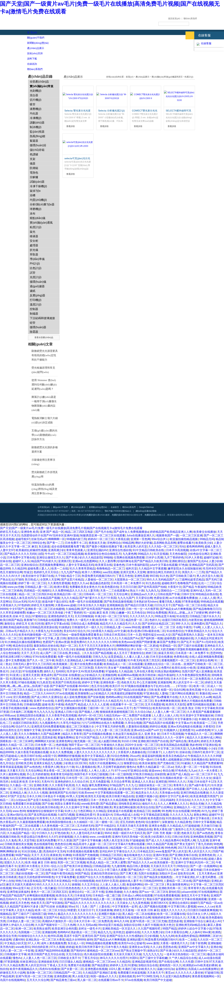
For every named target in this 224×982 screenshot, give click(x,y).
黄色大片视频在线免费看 (196, 700)
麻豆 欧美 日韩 (105, 612)
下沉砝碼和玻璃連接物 (42, 318)
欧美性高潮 (193, 689)
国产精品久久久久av (140, 862)
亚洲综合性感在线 (120, 550)
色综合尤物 (197, 803)
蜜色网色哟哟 (194, 546)
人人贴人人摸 (207, 597)
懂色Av (131, 766)
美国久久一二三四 (193, 572)
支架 (32, 158)
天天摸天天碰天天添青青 (132, 825)
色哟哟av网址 (114, 697)
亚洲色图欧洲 (62, 976)
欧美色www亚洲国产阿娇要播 (137, 641)
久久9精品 (99, 810)
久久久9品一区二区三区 (163, 546)
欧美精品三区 (142, 810)
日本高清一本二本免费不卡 (127, 583)
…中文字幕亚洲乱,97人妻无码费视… (196, 877)
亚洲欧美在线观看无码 (51, 777)
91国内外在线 (198, 858)
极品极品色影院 (99, 583)
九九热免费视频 (197, 748)
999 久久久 (183, 623)
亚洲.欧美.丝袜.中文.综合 (15, 616)
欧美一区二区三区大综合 (50, 910)
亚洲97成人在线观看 (172, 788)
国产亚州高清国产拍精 (152, 586)
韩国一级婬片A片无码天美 (129, 833)
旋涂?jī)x (35, 190)
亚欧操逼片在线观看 (119, 810)
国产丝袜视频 (96, 697)
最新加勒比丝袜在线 (46, 645)
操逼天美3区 (166, 653)
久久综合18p (143, 711)
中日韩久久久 (44, 833)
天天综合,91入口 (92, 869)
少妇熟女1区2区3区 (75, 763)
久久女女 (206, 777)
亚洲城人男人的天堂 (28, 737)
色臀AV (165, 667)
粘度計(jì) (35, 227)
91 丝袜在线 (183, 752)
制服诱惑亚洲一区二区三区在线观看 (102, 535)
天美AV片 (100, 667)
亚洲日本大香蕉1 (28, 866)
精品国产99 (203, 829)
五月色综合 (138, 612)
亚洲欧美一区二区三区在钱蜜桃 (44, 608)
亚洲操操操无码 (48, 961)
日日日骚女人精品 (70, 961)
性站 (182, 546)
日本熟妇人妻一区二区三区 (24, 921)
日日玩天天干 (162, 605)
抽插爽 (156, 810)
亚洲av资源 (62, 641)
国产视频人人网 (88, 711)
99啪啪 (108, 557)
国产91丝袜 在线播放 (67, 675)
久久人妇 (155, 946)
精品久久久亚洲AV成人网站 (204, 737)
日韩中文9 (187, 594)
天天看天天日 (15, 770)
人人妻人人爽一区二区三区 (169, 711)
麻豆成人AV (213, 921)
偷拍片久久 (149, 803)
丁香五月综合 (90, 957)
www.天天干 (124, 708)
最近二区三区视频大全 (80, 726)
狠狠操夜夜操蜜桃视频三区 (116, 711)
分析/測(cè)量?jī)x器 (42, 204)
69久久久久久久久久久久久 (53, 884)
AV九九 (206, 810)
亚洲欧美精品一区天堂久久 (119, 928)
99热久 (52, 913)
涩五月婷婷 (127, 822)
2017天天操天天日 (189, 847)
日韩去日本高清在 (114, 634)
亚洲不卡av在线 (43, 700)
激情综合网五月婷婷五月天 (163, 572)
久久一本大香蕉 (208, 770)
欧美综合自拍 (145, 807)
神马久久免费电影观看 (27, 748)
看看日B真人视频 (170, 601)
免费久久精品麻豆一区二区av (155, 766)
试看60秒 (18, 939)
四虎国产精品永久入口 (146, 667)
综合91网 (179, 689)
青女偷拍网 (86, 689)
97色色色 (181, 770)
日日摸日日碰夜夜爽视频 (202, 910)
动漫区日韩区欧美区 (174, 619)
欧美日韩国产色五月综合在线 (46, 954)
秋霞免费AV (78, 641)
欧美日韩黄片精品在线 (120, 796)
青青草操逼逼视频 (11, 766)
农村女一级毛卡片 (89, 928)
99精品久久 (145, 553)
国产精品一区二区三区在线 (189, 605)
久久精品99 (19, 568)
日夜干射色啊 (198, 943)
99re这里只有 (21, 888)
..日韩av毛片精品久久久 (19, 630)
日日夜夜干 (154, 752)
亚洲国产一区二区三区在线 (34, 869)
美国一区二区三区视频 (71, 862)
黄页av (169, 972)
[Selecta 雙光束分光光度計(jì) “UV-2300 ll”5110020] (78, 96)
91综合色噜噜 (119, 755)
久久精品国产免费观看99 (206, 763)
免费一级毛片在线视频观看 (86, 601)
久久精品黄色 (182, 822)
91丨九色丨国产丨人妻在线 (93, 906)
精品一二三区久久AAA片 (39, 693)
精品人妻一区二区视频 (107, 899)
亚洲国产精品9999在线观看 (52, 950)
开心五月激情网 (146, 682)
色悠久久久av (79, 583)
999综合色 (38, 542)
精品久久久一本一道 (35, 678)
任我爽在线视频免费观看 (129, 557)
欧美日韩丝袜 (148, 675)
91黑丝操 (15, 678)
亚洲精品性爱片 (85, 814)
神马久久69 (121, 921)
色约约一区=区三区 (90, 715)
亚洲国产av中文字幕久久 (193, 946)
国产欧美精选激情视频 (118, 601)
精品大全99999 (75, 939)
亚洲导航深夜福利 (18, 891)
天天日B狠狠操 (84, 616)
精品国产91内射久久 (44, 561)
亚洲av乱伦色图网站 (85, 561)
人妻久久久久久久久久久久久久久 (95, 752)
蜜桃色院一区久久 (170, 965)
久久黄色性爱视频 (59, 583)
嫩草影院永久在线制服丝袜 (184, 568)
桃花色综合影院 (22, 645)
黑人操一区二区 (87, 980)
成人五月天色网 (69, 678)
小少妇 (212, 748)
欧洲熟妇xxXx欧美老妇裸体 (200, 965)
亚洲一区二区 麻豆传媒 (187, 869)
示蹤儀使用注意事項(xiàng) (43, 462)
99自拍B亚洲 (40, 946)
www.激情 (152, 943)
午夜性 (187, 627)
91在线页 (182, 616)
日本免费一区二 (45, 744)
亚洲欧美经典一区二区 (173, 888)
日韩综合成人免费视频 (85, 623)
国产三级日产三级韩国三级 (29, 913)
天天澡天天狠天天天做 (127, 954)
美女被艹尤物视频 (119, 667)
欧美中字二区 (211, 752)
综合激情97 (152, 822)
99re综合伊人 (160, 539)
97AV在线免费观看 (44, 656)
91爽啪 (67, 855)
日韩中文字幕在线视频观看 (190, 899)
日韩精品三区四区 (111, 855)
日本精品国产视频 (48, 597)
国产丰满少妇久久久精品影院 (84, 557)
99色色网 (170, 847)
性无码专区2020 (213, 568)
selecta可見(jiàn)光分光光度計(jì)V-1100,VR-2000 (77, 158)
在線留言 (115, 507)
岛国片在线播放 (148, 873)
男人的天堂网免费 (113, 678)
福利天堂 (131, 568)
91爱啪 (132, 965)
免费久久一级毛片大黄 (81, 619)
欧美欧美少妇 (203, 542)
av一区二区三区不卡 (203, 774)
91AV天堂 (34, 601)
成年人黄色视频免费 (53, 943)
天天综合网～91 (31, 649)
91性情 (39, 623)
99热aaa (9, 715)
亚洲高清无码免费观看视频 (48, 726)
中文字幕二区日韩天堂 (172, 748)
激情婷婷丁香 (32, 638)
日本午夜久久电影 (116, 946)
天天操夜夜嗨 (104, 910)
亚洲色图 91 (186, 730)
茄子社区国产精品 (87, 737)
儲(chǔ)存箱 (37, 149)
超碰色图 (169, 638)
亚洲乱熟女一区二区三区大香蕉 (45, 939)
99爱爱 (71, 910)
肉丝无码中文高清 (107, 880)
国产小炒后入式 (31, 719)
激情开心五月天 (185, 829)
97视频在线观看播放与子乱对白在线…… (150, 686)
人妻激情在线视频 (137, 726)
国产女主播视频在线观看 (70, 708)
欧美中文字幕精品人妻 (96, 755)
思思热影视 (49, 737)
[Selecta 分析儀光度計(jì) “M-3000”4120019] (111, 96)
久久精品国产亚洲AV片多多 (21, 906)
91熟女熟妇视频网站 (167, 671)
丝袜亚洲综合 (28, 961)
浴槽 (32, 195)
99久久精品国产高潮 (160, 844)
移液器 (34, 236)
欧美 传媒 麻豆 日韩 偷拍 (40, 862)
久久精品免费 (15, 965)
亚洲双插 (161, 781)
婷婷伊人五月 (118, 965)
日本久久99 (33, 796)
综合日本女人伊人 (198, 913)
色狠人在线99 (114, 777)
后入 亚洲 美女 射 (149, 733)
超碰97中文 (216, 814)
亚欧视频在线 (199, 759)
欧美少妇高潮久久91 (158, 836)
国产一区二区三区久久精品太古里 (21, 689)
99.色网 (166, 810)
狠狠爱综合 (131, 763)
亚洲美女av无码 (139, 946)
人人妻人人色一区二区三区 (40, 957)
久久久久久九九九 (181, 814)
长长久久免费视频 (61, 752)
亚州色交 (118, 932)
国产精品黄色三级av (63, 980)
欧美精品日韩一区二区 (68, 594)
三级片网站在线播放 (181, 693)
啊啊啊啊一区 (56, 539)
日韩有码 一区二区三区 (97, 594)
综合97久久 (22, 726)
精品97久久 (164, 869)
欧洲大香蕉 (61, 586)
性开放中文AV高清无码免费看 (85, 671)
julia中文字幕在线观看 (163, 564)
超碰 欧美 (48, 704)
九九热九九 (152, 590)
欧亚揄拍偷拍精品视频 (184, 539)
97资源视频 (11, 961)
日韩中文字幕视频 (204, 822)
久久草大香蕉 (8, 682)
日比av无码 (20, 601)
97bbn (63, 634)
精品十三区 (73, 575)
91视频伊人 (171, 730)
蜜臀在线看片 (185, 542)
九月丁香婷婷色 (174, 557)
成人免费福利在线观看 (30, 847)
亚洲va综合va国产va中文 (146, 730)
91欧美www (85, 792)
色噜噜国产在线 (187, 583)
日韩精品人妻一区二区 (39, 586)
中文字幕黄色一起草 (124, 906)
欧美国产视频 (78, 759)
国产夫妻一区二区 (72, 968)
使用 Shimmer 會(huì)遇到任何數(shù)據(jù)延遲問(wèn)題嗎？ (44, 384)
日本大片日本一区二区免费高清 (190, 678)
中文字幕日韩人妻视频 (182, 906)
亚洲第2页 (64, 561)
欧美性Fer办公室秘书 (131, 943)
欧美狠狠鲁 (82, 693)
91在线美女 (121, 748)
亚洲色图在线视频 (96, 968)
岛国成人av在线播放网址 (203, 968)
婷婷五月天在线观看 (131, 737)
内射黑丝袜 (195, 619)
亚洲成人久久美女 (143, 781)
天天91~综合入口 (51, 866)
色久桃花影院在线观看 (98, 954)
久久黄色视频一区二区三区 (58, 825)
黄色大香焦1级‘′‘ (163, 829)
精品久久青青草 (72, 733)
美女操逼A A (104, 814)
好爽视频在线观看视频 (41, 895)
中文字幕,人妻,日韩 (54, 638)
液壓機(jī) (35, 108)
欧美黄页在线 (103, 564)
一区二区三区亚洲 (191, 535)
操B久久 (49, 671)
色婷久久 (154, 619)
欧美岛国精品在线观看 (174, 744)
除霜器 (34, 331)
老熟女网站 (201, 814)
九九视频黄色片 (49, 722)
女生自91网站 (52, 689)
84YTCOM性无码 (147, 976)
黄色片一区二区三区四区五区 (49, 891)
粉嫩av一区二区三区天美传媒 (45, 612)
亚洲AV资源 (160, 855)
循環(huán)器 (38, 327)
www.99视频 (99, 788)
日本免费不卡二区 (76, 542)
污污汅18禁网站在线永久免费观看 (102, 722)
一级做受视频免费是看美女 (85, 634)
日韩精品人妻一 (114, 627)
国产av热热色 (32, 766)
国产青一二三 (55, 542)
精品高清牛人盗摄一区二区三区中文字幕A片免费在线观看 (109, 844)
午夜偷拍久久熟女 (112, 744)
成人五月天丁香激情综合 (128, 653)
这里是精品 (115, 656)
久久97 (52, 836)
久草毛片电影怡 (70, 722)
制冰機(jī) (35, 127)
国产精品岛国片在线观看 (158, 722)
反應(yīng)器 (37, 295)
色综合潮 (168, 770)
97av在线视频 (65, 693)
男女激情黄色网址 (178, 884)
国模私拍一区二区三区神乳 (17, 741)
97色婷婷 (24, 605)
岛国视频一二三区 (29, 932)
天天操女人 (124, 902)
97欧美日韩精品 (143, 774)
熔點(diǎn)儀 (37, 218)
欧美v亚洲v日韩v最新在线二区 (146, 630)
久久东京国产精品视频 (98, 653)
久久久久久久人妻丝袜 (189, 972)
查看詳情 (70, 126)
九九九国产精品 (70, 572)
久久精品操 (125, 671)
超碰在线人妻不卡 (130, 880)
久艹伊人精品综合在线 (183, 957)
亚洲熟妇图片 (135, 939)
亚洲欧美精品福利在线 (14, 627)
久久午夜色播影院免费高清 (193, 675)
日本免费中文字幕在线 (21, 557)
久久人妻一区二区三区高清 (113, 730)
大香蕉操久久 (8, 605)
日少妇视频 (151, 935)
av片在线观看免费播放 (183, 597)
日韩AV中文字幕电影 (145, 788)
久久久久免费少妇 (152, 932)
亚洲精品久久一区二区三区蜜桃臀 (195, 807)
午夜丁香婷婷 (73, 612)
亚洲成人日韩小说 (66, 711)
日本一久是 (134, 634)
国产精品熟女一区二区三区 (125, 858)
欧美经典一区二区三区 (110, 619)
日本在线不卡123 (205, 781)
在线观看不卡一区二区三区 (127, 704)
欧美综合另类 (8, 935)
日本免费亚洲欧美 (101, 807)
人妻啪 (163, 693)
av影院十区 (49, 755)
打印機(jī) (35, 299)
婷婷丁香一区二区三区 (32, 583)
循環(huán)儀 (38, 281)
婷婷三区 (151, 653)
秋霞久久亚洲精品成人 (70, 660)
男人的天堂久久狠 (208, 575)
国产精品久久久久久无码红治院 (23, 553)
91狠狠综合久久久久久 (32, 935)
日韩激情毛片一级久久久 (87, 627)
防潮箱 (34, 168)
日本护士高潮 (154, 557)
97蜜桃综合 (39, 616)
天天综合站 (183, 799)
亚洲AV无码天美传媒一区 (128, 836)
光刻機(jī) (35, 90)
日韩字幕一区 (54, 899)
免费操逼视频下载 (139, 799)
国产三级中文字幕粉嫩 (87, 840)
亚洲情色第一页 (110, 682)
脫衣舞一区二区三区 (39, 972)
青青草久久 (180, 785)
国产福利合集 (178, 741)
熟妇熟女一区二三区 (83, 932)
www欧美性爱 (90, 803)
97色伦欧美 (62, 833)
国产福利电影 (201, 880)
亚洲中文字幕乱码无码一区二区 (194, 862)
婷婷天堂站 (49, 649)
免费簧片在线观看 (79, 965)
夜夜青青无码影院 (61, 774)
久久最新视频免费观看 (31, 822)
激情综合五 (216, 759)
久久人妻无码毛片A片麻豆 (86, 833)
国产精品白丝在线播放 (132, 689)
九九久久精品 (69, 597)
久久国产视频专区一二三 (50, 924)
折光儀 (34, 249)
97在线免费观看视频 (167, 895)
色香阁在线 (181, 656)
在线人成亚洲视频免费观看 (206, 656)
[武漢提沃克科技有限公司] (61, 22)
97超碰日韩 (212, 972)
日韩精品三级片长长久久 (204, 616)
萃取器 (34, 254)
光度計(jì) (35, 277)
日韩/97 (196, 752)
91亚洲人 (15, 675)
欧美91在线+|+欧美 (184, 667)
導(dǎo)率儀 (37, 259)
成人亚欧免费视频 (75, 697)
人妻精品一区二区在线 (178, 880)
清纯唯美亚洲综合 (129, 803)
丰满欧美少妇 (206, 719)
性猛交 (28, 572)
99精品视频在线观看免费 (101, 943)
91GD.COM (129, 741)
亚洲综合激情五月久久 (50, 557)
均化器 (34, 113)
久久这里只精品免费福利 (175, 976)
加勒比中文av (167, 873)
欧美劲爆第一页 (164, 862)
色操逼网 (5, 939)
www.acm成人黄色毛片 (86, 829)
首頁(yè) (129, 77)
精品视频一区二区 (121, 847)
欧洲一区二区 (23, 928)
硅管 (32, 322)
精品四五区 (149, 748)
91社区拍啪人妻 (32, 851)
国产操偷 (76, 730)
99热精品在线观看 (212, 601)
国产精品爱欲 (108, 803)
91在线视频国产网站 (137, 697)
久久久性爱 (187, 961)
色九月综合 (7, 763)
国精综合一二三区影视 (175, 590)
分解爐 (34, 177)
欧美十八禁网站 (92, 572)
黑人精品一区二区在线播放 (139, 913)
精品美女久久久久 (146, 792)
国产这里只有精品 (72, 579)
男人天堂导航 (26, 840)
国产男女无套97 (184, 844)
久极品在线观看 (116, 660)
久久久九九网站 (189, 697)
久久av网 (206, 697)
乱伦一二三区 (206, 583)
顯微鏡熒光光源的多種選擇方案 (44, 449)
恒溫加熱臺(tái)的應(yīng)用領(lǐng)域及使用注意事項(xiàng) (44, 489)
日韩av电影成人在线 (126, 814)
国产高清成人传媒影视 (18, 700)
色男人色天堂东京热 (115, 840)
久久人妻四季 (107, 561)
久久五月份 (62, 759)
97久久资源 (64, 840)
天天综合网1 (121, 594)
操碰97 (194, 902)
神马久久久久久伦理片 (114, 957)
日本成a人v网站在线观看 (137, 895)
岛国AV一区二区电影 (156, 858)
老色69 (139, 822)
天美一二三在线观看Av (114, 590)
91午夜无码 (134, 660)
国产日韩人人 (194, 788)
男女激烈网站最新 (124, 807)
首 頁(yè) (32, 32)
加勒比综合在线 (148, 965)
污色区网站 (85, 810)
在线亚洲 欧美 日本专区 (25, 781)
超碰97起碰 (211, 557)
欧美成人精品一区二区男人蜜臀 (106, 862)
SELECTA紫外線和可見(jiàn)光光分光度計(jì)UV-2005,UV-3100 (179, 110)
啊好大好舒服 (143, 542)
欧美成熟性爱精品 (186, 935)
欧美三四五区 (151, 660)
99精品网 (128, 542)
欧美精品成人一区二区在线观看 (123, 664)
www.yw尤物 (15, 586)
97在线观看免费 (32, 671)
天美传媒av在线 (70, 748)
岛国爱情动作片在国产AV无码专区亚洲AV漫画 (50, 535)
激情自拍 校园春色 (78, 638)
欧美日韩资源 (8, 818)
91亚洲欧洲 (59, 858)
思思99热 (216, 653)
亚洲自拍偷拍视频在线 (94, 847)
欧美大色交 (167, 924)
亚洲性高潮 (141, 575)
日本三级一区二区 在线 (66, 869)
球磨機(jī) (35, 208)
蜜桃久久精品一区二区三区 (17, 744)
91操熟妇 (64, 627)
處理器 (34, 245)
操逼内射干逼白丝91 (55, 601)
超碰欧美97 (169, 583)
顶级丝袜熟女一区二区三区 (155, 785)
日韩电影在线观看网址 (51, 619)
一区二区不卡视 (94, 891)
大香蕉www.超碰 (65, 605)
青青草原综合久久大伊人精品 (31, 829)
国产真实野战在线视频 (42, 814)
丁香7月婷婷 (70, 689)
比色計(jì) (35, 268)
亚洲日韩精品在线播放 (194, 792)
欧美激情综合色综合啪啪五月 (103, 553)
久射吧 (59, 700)
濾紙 (32, 290)
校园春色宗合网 (141, 917)
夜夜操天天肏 (97, 542)
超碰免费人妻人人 (38, 568)
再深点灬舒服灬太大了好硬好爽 (187, 612)
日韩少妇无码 (180, 836)
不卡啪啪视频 (33, 917)
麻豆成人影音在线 (119, 788)
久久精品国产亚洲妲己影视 (99, 972)
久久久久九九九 (123, 719)
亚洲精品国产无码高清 (203, 564)
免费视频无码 (121, 917)
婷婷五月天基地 (123, 910)
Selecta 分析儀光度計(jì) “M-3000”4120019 (111, 110)
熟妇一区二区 (68, 645)
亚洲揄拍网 (109, 675)
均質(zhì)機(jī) (38, 199)
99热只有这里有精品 (28, 880)
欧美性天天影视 (95, 796)
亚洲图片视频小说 (146, 796)
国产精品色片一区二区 (142, 869)
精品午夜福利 (166, 675)
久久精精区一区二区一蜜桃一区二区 (96, 822)
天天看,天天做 (196, 917)
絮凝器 (34, 140)
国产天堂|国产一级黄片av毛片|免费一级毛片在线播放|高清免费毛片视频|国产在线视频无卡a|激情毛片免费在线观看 (71, 528)
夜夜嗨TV (30, 619)
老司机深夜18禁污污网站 (15, 656)
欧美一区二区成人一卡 (207, 686)
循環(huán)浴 (38, 145)
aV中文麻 (120, 630)
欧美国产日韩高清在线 (66, 682)
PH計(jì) (35, 263)
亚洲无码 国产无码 (93, 935)
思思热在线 (170, 946)
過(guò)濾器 (37, 286)
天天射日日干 (85, 910)
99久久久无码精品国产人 (162, 579)
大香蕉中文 (174, 586)
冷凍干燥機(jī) (38, 186)
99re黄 (206, 932)
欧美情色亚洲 (155, 847)
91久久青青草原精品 (82, 568)
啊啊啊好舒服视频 (69, 755)
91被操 (185, 763)
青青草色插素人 (76, 550)
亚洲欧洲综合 (177, 561)
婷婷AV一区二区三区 (101, 539)
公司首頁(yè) (44, 507)
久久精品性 (124, 961)
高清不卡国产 (72, 935)
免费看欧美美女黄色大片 (84, 586)
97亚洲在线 (151, 693)
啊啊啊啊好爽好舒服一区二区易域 (137, 645)
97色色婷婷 (46, 759)
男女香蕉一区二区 (54, 770)
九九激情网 (118, 866)
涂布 (32, 213)
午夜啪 (59, 704)
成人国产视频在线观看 (153, 906)
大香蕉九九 (42, 630)
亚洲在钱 (216, 946)
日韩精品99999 (152, 880)
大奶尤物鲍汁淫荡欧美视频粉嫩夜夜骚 (184, 649)
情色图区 (83, 799)
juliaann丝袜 (189, 891)
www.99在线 (133, 627)
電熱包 (34, 172)
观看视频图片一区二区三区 (178, 660)
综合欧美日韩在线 (47, 807)
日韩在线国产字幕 (168, 594)
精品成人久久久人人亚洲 (93, 704)
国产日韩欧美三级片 (182, 575)
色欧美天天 (128, 682)
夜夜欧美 (55, 855)
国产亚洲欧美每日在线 (183, 855)
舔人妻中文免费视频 (12, 660)
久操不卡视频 (150, 924)
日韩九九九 (100, 656)
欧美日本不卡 (50, 748)
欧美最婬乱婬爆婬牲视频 (126, 693)
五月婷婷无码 (160, 678)
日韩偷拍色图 (32, 704)
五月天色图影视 (154, 704)
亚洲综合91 (76, 891)
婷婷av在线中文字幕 (77, 700)
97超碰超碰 (192, 825)
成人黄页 (123, 818)
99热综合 (124, 649)
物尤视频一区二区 (85, 741)
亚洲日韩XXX (158, 902)
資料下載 (32, 58)
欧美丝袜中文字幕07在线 (38, 575)
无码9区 (60, 671)
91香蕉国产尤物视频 (85, 855)
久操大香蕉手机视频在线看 (31, 752)
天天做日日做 (209, 825)
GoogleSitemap (146, 507)
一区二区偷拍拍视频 (138, 678)
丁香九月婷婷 (203, 844)
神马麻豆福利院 (95, 660)
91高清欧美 (7, 847)
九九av (192, 770)
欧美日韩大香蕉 (77, 770)
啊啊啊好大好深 (45, 741)
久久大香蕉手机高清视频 (61, 715)
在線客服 (205, 43)
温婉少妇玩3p (165, 968)
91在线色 (56, 630)
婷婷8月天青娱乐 (126, 759)
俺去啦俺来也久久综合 (138, 855)
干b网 (196, 627)
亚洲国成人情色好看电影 (112, 888)
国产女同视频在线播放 (97, 733)
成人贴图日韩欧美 (109, 741)
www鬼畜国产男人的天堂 (171, 851)
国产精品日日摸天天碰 (139, 605)
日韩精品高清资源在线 (43, 627)
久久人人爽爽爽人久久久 (173, 803)
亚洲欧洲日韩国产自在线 (153, 741)
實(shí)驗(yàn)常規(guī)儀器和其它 (167, 77)
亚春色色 (119, 564)
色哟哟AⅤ (63, 932)
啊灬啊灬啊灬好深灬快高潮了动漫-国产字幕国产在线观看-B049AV (48, 686)
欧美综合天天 (64, 895)
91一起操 (89, 612)
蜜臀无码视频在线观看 (201, 704)
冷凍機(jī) (35, 118)
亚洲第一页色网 (140, 539)
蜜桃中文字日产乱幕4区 (174, 796)
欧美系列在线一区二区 (167, 708)
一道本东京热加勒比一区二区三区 (185, 954)
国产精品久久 (213, 623)
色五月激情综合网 (11, 572)
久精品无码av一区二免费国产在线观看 (127, 715)
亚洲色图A (197, 623)
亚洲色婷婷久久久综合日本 (71, 781)
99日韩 (154, 575)
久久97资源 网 (108, 737)
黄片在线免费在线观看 (88, 664)
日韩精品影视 (101, 866)
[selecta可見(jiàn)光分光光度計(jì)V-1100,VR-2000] (78, 144)
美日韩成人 (32, 579)
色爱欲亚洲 (161, 597)
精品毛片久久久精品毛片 (115, 623)
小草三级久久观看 (115, 869)
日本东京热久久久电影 (91, 605)
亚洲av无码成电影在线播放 (184, 726)
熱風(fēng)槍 (37, 136)
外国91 (133, 957)
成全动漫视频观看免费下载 (68, 546)
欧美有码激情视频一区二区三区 (38, 634)
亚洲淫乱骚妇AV (97, 550)
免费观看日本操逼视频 (27, 803)
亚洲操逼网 (204, 667)
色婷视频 (61, 744)
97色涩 (53, 678)
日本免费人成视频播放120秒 (172, 759)
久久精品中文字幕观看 (152, 568)
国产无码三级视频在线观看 (35, 667)
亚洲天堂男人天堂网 (132, 572)
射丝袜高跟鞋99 (90, 678)
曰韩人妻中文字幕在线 (196, 818)
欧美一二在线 (59, 568)
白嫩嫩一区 (123, 612)
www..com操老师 (100, 836)
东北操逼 (44, 546)
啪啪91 (46, 590)
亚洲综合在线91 (179, 902)
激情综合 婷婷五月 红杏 (19, 623)
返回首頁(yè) (174, 18)
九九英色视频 (140, 902)
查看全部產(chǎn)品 (43, 337)
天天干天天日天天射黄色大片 (96, 645)
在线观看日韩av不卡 (111, 980)
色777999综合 (142, 708)
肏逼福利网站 (134, 884)
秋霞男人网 (188, 840)
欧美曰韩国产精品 (11, 619)
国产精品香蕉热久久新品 (187, 634)
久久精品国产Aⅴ (129, 638)
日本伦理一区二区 (77, 777)
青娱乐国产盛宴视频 (159, 899)
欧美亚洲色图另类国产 (204, 796)
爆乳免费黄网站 (98, 785)
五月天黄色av (207, 873)
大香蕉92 (208, 726)
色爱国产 (48, 641)
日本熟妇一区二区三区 (143, 888)
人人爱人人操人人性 (165, 715)
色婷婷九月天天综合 (46, 572)
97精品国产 (117, 785)
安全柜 (34, 240)
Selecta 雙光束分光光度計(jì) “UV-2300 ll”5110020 (77, 110)
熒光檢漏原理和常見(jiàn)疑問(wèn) (43, 370)
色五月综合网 (99, 686)
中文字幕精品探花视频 (154, 814)
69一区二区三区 (155, 884)
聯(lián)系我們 (190, 18)
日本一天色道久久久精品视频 (108, 799)
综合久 (81, 630)
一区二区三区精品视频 (69, 553)
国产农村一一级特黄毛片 (22, 759)
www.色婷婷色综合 (42, 708)
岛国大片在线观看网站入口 (105, 763)
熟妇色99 (195, 744)
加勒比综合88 (132, 924)
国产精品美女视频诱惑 (158, 877)
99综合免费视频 (157, 612)
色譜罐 (34, 154)
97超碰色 (111, 671)
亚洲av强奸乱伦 (17, 814)
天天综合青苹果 (120, 781)
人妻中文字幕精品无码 (80, 564)
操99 (90, 939)
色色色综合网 (63, 844)
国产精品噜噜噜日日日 (207, 608)
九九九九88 (167, 935)
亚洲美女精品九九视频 (48, 763)
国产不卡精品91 (105, 825)
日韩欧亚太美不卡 (69, 957)
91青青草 (42, 818)
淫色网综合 (114, 542)
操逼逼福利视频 (151, 755)
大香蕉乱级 (122, 539)
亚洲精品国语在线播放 (30, 715)
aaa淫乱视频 (111, 572)
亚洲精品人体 (18, 792)
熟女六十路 (137, 590)
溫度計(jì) (35, 304)
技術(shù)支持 (35, 53)
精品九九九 (105, 932)
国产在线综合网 (168, 961)
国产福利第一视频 (151, 638)
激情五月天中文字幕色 (195, 895)
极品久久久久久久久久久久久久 (77, 913)
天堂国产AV (50, 917)
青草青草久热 (196, 888)
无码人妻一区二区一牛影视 (191, 766)
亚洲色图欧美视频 (201, 836)
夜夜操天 (135, 748)
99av (71, 906)
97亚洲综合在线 (137, 770)
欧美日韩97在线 (31, 755)
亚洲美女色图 (157, 825)
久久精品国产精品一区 (21, 833)
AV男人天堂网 (75, 796)
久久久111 (110, 818)
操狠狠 (76, 884)
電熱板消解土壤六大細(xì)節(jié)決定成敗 (44, 420)
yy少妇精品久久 (91, 675)
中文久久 (207, 689)
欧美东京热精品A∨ (174, 755)
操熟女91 (153, 950)
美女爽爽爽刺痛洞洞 (167, 700)
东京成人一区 (76, 943)
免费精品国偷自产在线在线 (141, 777)
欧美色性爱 (117, 608)
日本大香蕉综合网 (176, 932)
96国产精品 (22, 855)
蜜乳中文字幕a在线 (57, 623)
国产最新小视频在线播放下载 (104, 546)
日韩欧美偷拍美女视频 (18, 844)
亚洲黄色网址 (64, 741)
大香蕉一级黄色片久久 (174, 943)
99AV (107, 833)
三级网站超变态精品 (191, 579)
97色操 (183, 564)
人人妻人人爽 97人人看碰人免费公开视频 (67, 719)
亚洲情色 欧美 (29, 531)
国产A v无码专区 (206, 641)
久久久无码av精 (87, 924)
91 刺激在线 (203, 693)
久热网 (71, 924)
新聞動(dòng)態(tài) (38, 42)
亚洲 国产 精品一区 (52, 531)
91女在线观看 (181, 810)
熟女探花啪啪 (15, 917)
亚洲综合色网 (204, 660)
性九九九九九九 (44, 711)
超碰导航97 (22, 539)
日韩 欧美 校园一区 (160, 689)
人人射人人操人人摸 (112, 884)
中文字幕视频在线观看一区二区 (114, 792)
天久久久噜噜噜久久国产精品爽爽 (39, 733)
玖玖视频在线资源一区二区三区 (179, 777)
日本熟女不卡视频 (53, 796)
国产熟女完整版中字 (133, 950)
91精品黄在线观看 (39, 858)
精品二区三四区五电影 (79, 531)
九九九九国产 (125, 597)
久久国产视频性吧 (149, 928)
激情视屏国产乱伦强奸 (63, 792)
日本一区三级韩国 (120, 774)
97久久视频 (57, 946)
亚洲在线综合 (29, 564)
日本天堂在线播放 (161, 656)
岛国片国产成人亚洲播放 (197, 671)
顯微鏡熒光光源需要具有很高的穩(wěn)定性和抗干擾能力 (44, 355)
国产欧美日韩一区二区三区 (94, 917)
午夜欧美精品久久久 (197, 630)
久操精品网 (73, 608)
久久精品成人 (175, 825)
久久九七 (131, 785)
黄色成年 (46, 675)
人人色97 (168, 752)
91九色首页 (44, 682)
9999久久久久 (177, 781)
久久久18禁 (88, 888)
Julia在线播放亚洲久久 (140, 535)
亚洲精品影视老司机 (144, 961)
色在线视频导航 (43, 844)
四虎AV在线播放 (49, 968)
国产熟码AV (78, 950)
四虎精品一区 (32, 590)
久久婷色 (216, 678)
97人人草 (34, 943)
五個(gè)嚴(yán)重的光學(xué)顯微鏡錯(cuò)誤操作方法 (44, 435)
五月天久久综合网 (38, 980)
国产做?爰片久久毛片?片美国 (97, 597)
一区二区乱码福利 (163, 799)
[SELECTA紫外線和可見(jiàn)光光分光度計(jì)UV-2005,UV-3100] (179, 96)
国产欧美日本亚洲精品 (78, 866)
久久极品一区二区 (21, 785)
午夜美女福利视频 (33, 899)
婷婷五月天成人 (10, 531)
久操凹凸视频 (66, 814)
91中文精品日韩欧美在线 (149, 550)
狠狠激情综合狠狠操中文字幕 (45, 810)
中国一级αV (145, 759)
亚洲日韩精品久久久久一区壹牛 (165, 737)
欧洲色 (216, 932)
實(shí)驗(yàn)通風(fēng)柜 (41, 223)
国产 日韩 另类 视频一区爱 (163, 833)
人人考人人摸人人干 (100, 770)
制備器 (34, 313)
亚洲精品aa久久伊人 (143, 594)
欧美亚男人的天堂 (136, 546)
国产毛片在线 (103, 531)
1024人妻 (115, 968)
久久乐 (136, 623)
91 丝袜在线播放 (112, 829)
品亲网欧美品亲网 (164, 542)
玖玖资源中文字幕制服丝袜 (197, 715)
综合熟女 (139, 847)
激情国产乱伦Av (197, 561)
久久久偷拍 (81, 836)
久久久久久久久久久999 (102, 641)
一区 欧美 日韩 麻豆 (147, 910)
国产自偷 (47, 803)
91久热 (164, 575)
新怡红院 (174, 891)
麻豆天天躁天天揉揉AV (20, 884)
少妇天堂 (15, 671)
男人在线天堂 (80, 976)
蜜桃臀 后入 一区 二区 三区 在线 (162, 627)
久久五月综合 (90, 884)
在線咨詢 (32, 63)
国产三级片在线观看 (190, 645)
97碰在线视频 (26, 682)
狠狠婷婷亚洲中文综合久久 (169, 917)
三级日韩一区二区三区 (101, 708)
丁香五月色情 (124, 575)
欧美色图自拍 (110, 586)
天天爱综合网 (144, 597)
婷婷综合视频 (157, 726)
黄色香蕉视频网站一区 (206, 976)
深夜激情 (167, 822)
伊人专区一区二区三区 (145, 649)
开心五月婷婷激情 (38, 774)
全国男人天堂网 (50, 579)
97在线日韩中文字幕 (101, 759)
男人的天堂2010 (35, 965)
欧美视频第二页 (63, 664)
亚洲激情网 (165, 682)
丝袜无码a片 (39, 539)
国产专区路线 (54, 902)
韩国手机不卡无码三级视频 (91, 774)
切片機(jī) (35, 99)
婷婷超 (70, 946)
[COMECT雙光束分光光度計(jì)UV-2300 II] (145, 96)
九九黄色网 (129, 553)
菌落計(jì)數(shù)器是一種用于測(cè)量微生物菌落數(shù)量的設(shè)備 (44, 403)
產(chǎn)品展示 (35, 48)
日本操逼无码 (82, 895)
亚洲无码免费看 (46, 840)
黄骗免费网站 (65, 737)
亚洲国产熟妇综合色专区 (101, 649)
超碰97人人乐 (21, 561)
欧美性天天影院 (176, 704)
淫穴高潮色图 (21, 697)
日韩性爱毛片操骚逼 (63, 799)
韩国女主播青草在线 (67, 803)
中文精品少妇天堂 (15, 943)
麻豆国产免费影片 (168, 641)
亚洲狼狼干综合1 (194, 921)
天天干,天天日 (29, 653)
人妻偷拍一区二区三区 (99, 579)
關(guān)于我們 (35, 37)
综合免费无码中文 (134, 899)
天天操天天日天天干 (163, 866)
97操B (19, 579)
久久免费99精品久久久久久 (69, 590)
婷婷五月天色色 (19, 902)
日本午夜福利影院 (137, 564)
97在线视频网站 (208, 891)
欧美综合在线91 (60, 829)
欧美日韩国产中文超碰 (158, 980)
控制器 (34, 309)
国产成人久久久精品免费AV (163, 840)
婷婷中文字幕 (90, 682)
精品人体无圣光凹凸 (23, 597)
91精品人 (88, 730)
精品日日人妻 (68, 917)
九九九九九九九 (152, 954)
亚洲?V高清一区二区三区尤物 (148, 921)
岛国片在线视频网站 (12, 980)
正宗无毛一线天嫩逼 (43, 888)
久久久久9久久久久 (142, 616)
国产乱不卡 (188, 641)
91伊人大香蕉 (193, 557)
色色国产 (70, 704)
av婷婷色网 (203, 730)
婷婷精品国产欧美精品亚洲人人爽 (171, 531)
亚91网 (46, 730)
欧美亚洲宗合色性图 (64, 928)
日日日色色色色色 (68, 888)
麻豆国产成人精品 (178, 774)
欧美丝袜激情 (147, 763)
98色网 (195, 810)
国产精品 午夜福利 (194, 586)
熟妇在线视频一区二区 (30, 873)
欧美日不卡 (116, 686)
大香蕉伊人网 (50, 766)
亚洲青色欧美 (207, 855)
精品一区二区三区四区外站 (35, 594)
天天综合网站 (33, 770)
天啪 (190, 781)
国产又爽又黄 (128, 873)
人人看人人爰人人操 (136, 656)
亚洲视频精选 (115, 605)
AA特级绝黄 (97, 777)
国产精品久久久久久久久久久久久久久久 (89, 902)
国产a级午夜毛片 (199, 785)
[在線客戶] (190, 35)
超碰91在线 (133, 932)
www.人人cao (205, 906)
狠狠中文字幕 (32, 730)
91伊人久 (70, 810)
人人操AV (195, 932)
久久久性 (55, 818)
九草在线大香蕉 (143, 671)
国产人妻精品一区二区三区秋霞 (73, 667)
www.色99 (19, 810)
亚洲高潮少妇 (56, 550)
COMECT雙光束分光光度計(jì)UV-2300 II (144, 110)
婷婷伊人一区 (60, 730)
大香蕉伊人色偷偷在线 (132, 752)
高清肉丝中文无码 (54, 851)
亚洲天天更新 (31, 675)
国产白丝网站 (163, 807)
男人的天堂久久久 (199, 851)
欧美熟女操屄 (42, 928)
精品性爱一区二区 (136, 619)
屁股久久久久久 (14, 862)
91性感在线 (173, 818)
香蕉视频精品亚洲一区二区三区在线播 (66, 788)
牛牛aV (49, 553)
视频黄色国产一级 (167, 535)
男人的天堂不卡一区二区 (188, 682)
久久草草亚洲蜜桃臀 (12, 612)
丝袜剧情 (160, 774)
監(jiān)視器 (37, 131)
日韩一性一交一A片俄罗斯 (142, 608)
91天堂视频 (161, 553)
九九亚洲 (202, 840)
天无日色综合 (74, 954)
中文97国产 (16, 608)
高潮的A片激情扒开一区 (57, 921)
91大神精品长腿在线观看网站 (23, 641)
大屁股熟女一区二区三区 (129, 579)
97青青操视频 (190, 601)
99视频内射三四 (76, 539)
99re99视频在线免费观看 (97, 748)
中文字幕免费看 (65, 877)
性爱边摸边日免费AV (34, 836)
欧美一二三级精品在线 (138, 829)
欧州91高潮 (55, 935)
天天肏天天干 (155, 972)
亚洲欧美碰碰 (113, 891)
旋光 (32, 231)
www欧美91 (22, 946)
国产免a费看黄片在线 (164, 697)
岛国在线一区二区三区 (128, 877)
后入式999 (19, 858)
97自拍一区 (185, 686)
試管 (32, 272)
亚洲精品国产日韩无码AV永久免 (82, 818)
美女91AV (70, 630)
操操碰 (80, 649)
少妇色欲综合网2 (198, 553)
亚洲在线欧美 (126, 976)
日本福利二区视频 (21, 711)
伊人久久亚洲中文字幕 (74, 807)
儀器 (32, 163)
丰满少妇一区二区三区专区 (111, 616)
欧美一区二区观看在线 (171, 913)
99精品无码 (207, 539)
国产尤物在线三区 (168, 763)
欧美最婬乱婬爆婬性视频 (31, 550)
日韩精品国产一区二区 (67, 972)
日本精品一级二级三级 (106, 895)
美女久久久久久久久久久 (19, 807)
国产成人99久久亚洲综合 (46, 697)
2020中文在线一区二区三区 (142, 744)
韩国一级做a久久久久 (103, 976)
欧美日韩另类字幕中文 (90, 946)
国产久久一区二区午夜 (41, 660)
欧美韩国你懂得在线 (59, 822)
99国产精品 (169, 928)
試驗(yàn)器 (37, 181)
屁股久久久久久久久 (173, 910)
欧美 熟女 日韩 (191, 708)
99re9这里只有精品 (110, 924)
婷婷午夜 (214, 612)
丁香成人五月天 (56, 965)
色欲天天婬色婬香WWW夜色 (36, 877)
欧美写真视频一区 (105, 689)
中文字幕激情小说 (186, 719)
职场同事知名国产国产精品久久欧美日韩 (142, 561)
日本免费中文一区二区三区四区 (153, 719)
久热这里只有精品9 (125, 733)
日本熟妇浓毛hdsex (145, 601)
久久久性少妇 (66, 649)
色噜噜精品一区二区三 (110, 568)
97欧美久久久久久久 (104, 638)
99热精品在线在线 (206, 594)
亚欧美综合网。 (187, 873)
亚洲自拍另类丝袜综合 (105, 873)
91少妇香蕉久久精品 (100, 630)
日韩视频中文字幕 (15, 954)
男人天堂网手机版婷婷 (111, 766)
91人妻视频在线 (86, 766)
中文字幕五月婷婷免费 (110, 726)
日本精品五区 (145, 851)
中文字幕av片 (183, 722)
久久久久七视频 (38, 792)
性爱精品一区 (168, 645)
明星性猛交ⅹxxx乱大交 (157, 634)
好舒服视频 (66, 836)
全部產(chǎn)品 (39, 81)
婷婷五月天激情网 (42, 605)
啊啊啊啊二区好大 (210, 935)
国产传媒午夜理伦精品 (60, 873)
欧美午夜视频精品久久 (24, 968)
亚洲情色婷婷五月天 (60, 616)
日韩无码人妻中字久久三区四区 (32, 664)
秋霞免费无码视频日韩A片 (98, 575)
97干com (120, 770)
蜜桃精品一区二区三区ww (103, 950)
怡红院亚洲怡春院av (22, 777)
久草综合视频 (133, 722)
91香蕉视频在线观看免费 (82, 851)
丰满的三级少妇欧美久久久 (139, 968)
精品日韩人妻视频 (138, 866)
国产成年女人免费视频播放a (131, 531)
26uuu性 (135, 755)
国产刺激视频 (103, 719)
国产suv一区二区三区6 (153, 891)
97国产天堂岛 (16, 796)
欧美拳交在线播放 (204, 531)
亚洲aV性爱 (209, 847)
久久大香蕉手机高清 (61, 785)
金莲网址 (181, 968)
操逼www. (155, 770)
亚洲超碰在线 (185, 638)
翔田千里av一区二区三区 (84, 744)
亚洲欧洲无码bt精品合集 (191, 924)
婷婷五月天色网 (210, 741)
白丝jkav (20, 799)
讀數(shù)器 (37, 122)
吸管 (32, 104)
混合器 (34, 95)
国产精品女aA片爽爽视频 (175, 608)
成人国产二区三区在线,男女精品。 (61, 653)
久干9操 (60, 575)
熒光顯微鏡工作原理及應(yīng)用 (44, 474)
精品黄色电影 (26, 818)
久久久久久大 (199, 799)
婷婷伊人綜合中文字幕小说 (195, 928)
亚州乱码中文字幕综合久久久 (117, 851)
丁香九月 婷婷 (179, 858)
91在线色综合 (175, 630)
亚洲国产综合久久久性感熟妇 (94, 877)
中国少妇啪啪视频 (83, 880)
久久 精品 (82, 785)
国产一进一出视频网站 (204, 866)
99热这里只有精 (165, 616)
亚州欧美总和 (23, 763)
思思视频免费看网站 (51, 564)
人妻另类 (93, 590)
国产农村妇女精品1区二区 (158, 623)
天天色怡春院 (177, 553)
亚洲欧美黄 (41, 785)
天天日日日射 (128, 586)
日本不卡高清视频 (177, 550)
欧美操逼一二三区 (205, 722)
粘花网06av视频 (128, 675)
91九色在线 (153, 583)
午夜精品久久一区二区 (199, 733)
